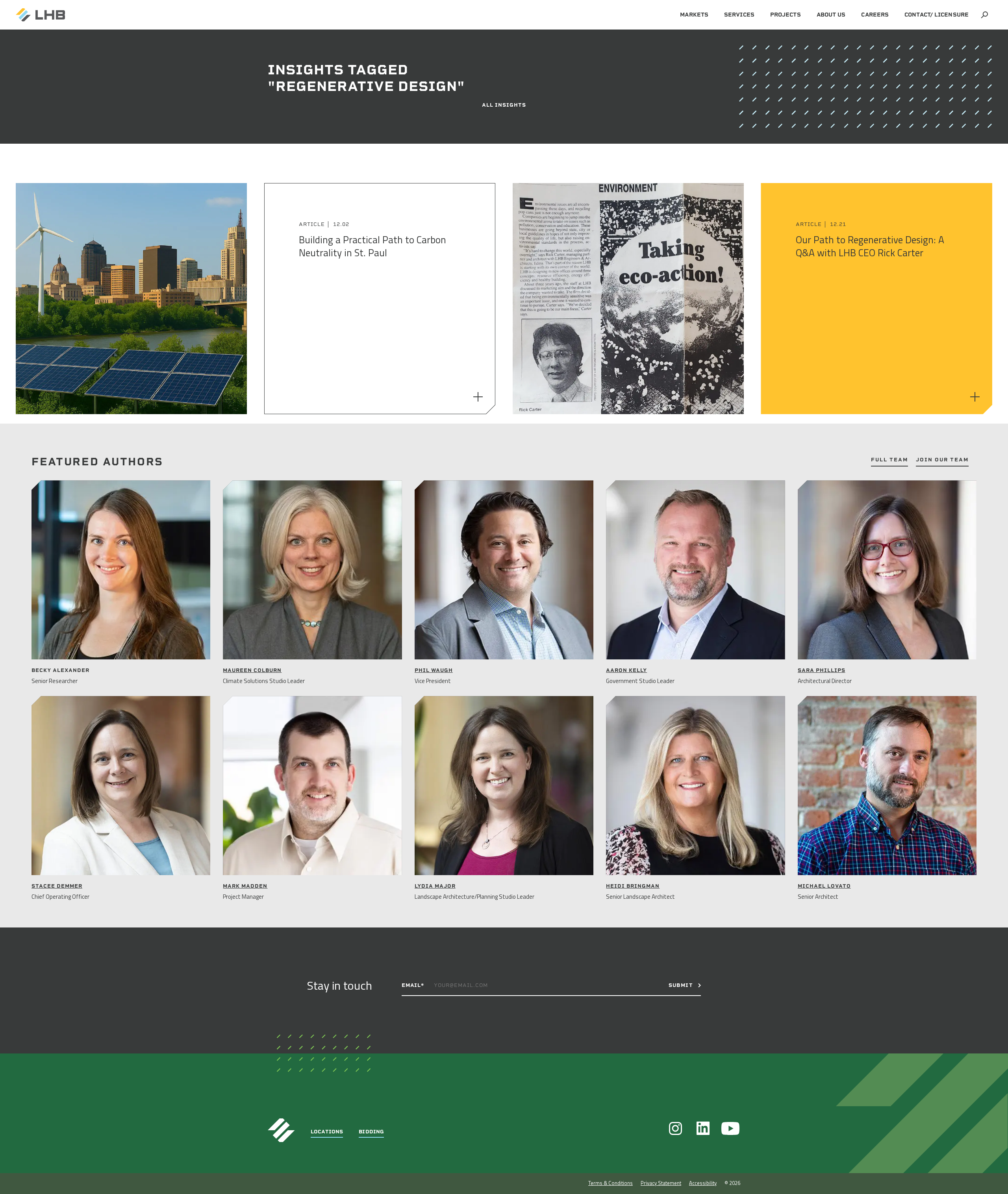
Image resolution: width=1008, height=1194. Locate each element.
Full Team (889, 460)
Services (739, 14)
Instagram (675, 1128)
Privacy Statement (661, 1183)
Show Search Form (984, 15)
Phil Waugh (434, 670)
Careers (875, 14)
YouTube (730, 1128)
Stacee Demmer (57, 886)
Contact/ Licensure (936, 14)
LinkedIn (703, 1128)
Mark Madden (245, 886)
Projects (785, 14)
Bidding (371, 1132)
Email (413, 985)
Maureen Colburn (252, 670)
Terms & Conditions (610, 1183)
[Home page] (40, 15)
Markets (694, 14)
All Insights (504, 105)
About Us (831, 14)
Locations (327, 1132)
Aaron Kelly (626, 670)
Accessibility (703, 1183)
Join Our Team (942, 460)
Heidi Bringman (633, 886)
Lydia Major (435, 886)
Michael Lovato (824, 886)
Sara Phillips (821, 670)
